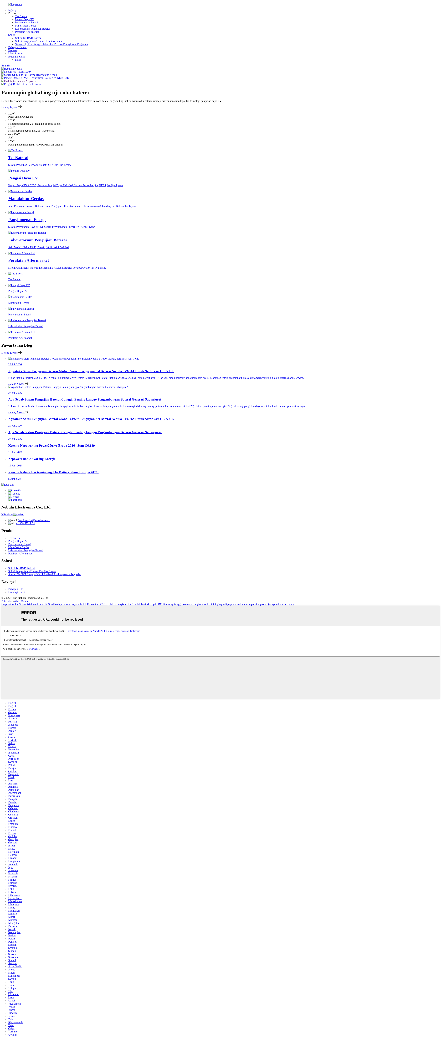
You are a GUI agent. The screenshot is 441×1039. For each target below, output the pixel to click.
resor (291, 604)
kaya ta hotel (79, 604)
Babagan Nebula (17, 47)
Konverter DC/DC (97, 604)
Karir (18, 59)
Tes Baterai (21, 16)
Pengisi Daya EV (24, 19)
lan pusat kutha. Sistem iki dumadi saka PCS (25, 604)
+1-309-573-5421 (25, 523)
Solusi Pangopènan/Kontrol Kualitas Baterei (39, 41)
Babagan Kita (15, 589)
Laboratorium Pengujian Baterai (32, 28)
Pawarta (12, 50)
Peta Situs (6, 601)
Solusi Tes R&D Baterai (28, 38)
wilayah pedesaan (60, 604)
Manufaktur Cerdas (25, 25)
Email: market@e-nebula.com (34, 520)
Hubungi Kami (16, 56)
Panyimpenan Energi (26, 22)
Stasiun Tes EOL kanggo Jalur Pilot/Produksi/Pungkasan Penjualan (44, 574)
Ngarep (12, 10)
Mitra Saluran (15, 53)
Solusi (11, 34)
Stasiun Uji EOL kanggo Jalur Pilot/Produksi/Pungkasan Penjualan (51, 44)
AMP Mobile (21, 601)
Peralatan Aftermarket (27, 31)
